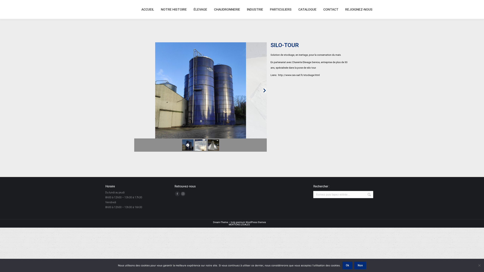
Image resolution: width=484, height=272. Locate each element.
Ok (347, 265)
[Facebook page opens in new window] (177, 193)
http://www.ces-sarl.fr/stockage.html (299, 75)
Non (360, 265)
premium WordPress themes (251, 222)
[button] (136, 90)
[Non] (479, 265)
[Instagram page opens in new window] (183, 193)
